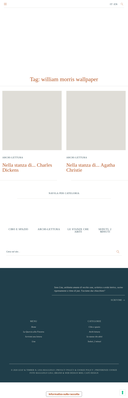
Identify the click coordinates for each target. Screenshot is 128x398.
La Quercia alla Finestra (33, 332)
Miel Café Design (88, 373)
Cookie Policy (85, 370)
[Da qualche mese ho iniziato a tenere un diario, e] (74, 354)
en (116, 4)
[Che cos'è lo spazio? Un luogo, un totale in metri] (33, 354)
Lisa (33, 341)
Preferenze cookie (106, 370)
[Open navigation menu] (5, 4)
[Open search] (122, 4)
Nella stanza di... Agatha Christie (90, 167)
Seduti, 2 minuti (94, 341)
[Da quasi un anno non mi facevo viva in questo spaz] (53, 354)
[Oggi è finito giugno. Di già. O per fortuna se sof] (95, 354)
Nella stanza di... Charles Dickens (27, 167)
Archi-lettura (12, 157)
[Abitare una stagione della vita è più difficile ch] (12, 354)
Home (33, 327)
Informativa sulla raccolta (64, 394)
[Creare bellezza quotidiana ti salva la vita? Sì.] (116, 354)
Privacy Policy (65, 370)
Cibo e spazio (94, 327)
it (111, 4)
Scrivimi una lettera (33, 336)
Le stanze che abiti (94, 336)
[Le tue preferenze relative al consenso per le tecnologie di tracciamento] (123, 393)
